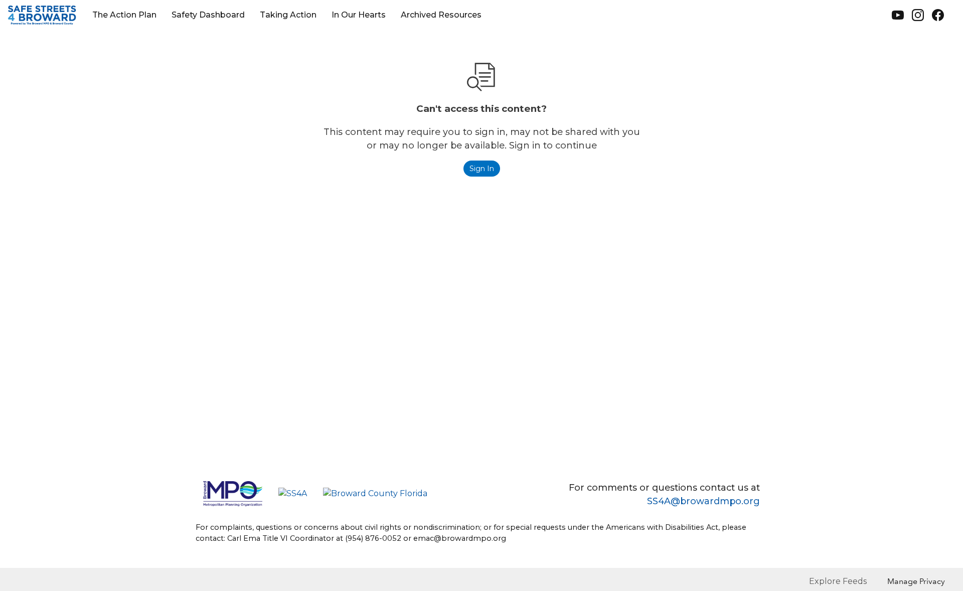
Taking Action (288, 15)
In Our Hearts (359, 15)
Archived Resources (441, 15)
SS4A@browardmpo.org (703, 501)
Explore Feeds (838, 581)
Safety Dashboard (208, 15)
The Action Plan (124, 15)
